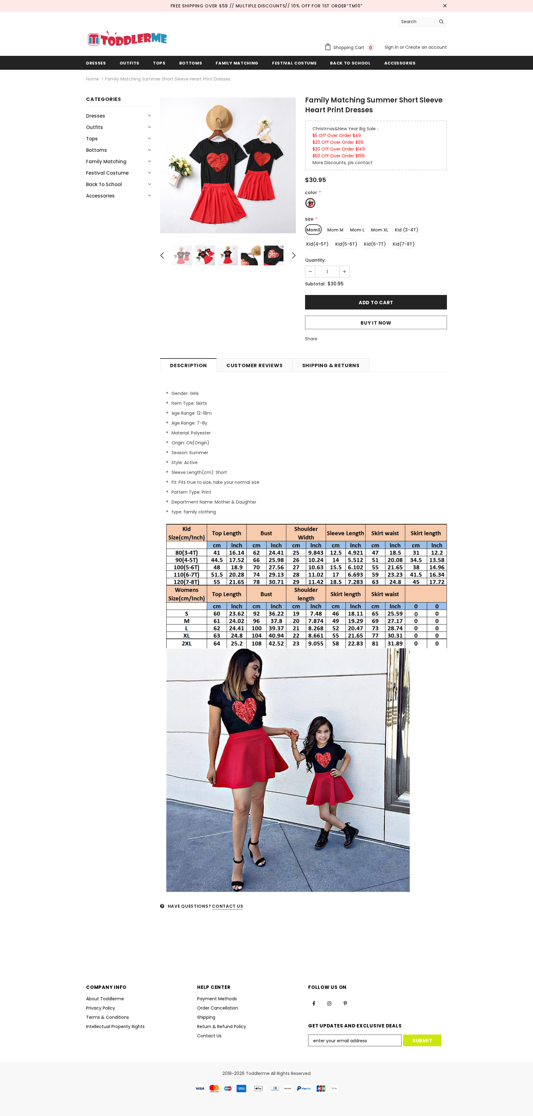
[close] (445, 6)
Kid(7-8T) (404, 244)
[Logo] (127, 39)
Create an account (426, 47)
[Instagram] (329, 1003)
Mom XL (379, 230)
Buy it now (376, 323)
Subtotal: (315, 284)
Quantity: (315, 260)
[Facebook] (313, 1003)
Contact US (227, 906)
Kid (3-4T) (406, 230)
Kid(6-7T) (375, 244)
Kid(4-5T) (317, 244)
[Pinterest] (345, 1003)
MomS (313, 230)
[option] (228, 165)
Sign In (392, 47)
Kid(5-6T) (346, 244)
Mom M (335, 230)
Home (92, 79)
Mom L (357, 230)
